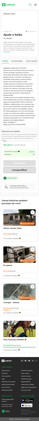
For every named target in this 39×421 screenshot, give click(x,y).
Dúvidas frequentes (27, 370)
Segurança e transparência (28, 387)
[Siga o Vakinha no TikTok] (36, 361)
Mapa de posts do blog (27, 384)
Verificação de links (7, 390)
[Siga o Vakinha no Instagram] (22, 361)
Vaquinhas (5, 373)
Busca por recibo (26, 390)
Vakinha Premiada (26, 379)
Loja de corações (26, 376)
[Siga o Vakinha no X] (33, 361)
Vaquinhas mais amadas (8, 381)
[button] (19, 21)
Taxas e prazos (25, 373)
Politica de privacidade (8, 384)
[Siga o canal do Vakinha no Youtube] (29, 361)
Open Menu (35, 5)
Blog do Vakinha (25, 381)
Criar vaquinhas (6, 376)
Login (3, 379)
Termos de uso (6, 387)
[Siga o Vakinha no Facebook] (25, 361)
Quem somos (6, 370)
